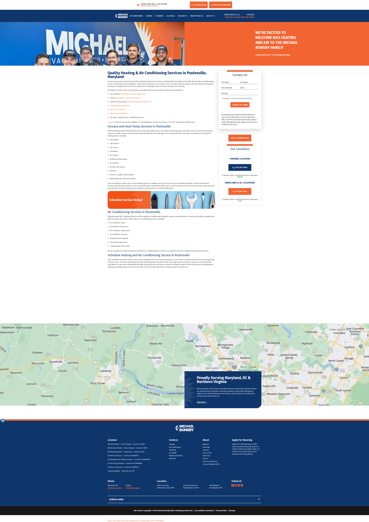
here (288, 55)
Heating (149, 16)
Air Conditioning (136, 16)
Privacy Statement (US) (211, 464)
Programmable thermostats (120, 106)
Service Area (207, 453)
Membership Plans (175, 456)
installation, (131, 102)
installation (125, 94)
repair (132, 94)
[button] (199, 5)
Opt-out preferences (210, 461)
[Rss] (242, 485)
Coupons (206, 450)
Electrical (171, 16)
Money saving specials (149, 6)
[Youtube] (236, 485)
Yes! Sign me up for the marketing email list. (237, 98)
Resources (206, 456)
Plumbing (159, 16)
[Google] (239, 485)
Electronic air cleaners (118, 109)
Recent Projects (196, 16)
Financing (206, 447)
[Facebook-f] (232, 485)
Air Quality (182, 16)
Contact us (111, 122)
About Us (210, 16)
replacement (140, 94)
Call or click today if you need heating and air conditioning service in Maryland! (136, 521)
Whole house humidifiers (118, 113)
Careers (205, 458)
